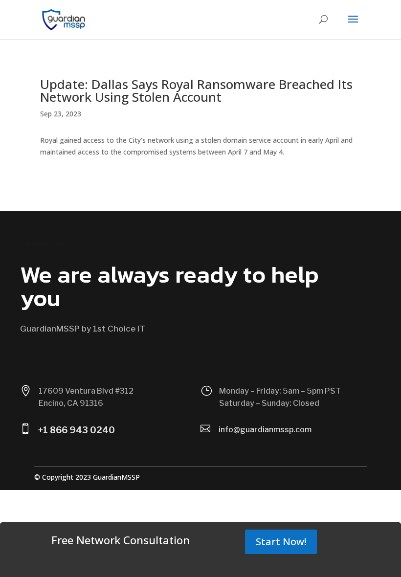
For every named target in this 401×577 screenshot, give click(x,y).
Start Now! (281, 541)
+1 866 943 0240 (76, 430)
